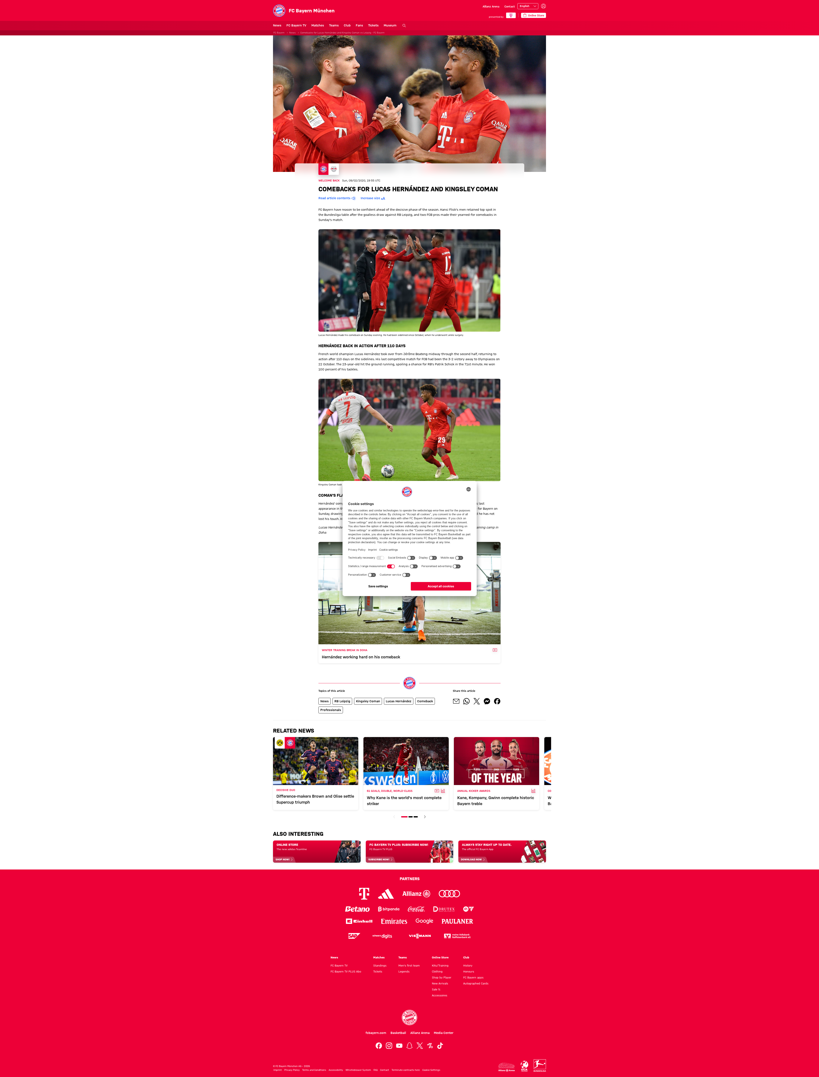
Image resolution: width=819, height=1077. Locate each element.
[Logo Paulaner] (457, 921)
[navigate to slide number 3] (416, 816)
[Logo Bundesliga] (540, 1065)
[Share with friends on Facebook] (497, 701)
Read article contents (334, 198)
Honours (468, 971)
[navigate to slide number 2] (410, 816)
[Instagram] (389, 1045)
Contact (509, 6)
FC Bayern (279, 32)
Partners (410, 879)
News (277, 25)
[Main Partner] (511, 15)
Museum (390, 25)
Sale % (436, 989)
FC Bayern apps (473, 977)
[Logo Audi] (449, 893)
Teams (334, 25)
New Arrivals (440, 983)
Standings (379, 965)
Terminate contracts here (406, 1070)
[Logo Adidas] (386, 893)
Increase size (370, 198)
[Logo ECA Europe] (524, 1066)
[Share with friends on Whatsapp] (466, 701)
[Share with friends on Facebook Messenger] (487, 701)
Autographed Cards (475, 983)
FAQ (375, 1070)
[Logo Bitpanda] (388, 909)
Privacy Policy (292, 1070)
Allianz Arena (491, 6)
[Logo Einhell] (359, 921)
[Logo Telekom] (364, 894)
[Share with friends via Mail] (456, 701)
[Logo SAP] (354, 936)
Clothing (437, 971)
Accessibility (336, 1070)
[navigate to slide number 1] (404, 816)
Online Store (440, 957)
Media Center (443, 1033)
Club (347, 25)
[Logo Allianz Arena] (506, 1067)
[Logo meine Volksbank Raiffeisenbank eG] (457, 936)
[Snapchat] (409, 1045)
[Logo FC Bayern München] (409, 1017)
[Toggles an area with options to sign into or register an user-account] (543, 6)
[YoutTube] (399, 1045)
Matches (317, 25)
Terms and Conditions (314, 1070)
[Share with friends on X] (476, 701)
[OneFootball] (430, 1045)
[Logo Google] (424, 921)
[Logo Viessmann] (420, 936)
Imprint (277, 1070)
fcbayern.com (376, 1033)
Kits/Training (440, 965)
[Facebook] (378, 1045)
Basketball (398, 1033)
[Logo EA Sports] (468, 909)
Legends (404, 971)
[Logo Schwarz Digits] (382, 936)
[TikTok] (440, 1045)
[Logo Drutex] (444, 909)
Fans (359, 25)
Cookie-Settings (431, 1070)
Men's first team (409, 965)
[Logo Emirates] (394, 921)
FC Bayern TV (296, 25)
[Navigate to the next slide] (424, 816)
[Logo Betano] (357, 909)
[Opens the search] (404, 25)
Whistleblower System (358, 1070)
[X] (419, 1045)
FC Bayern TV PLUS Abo (346, 971)
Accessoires (439, 995)
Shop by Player (441, 977)
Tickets (373, 25)
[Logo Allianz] (416, 893)
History (467, 965)
